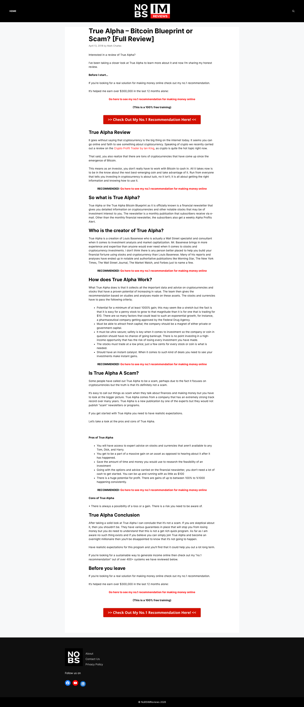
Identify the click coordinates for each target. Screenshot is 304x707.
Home (13, 11)
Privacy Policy (94, 664)
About (89, 653)
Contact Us (93, 659)
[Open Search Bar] (293, 11)
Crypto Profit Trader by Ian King (134, 148)
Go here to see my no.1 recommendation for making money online (163, 188)
